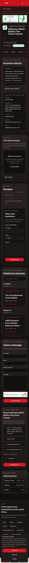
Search (11, 522)
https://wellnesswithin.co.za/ (13, 122)
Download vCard (14, 464)
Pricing (5, 526)
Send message (15, 400)
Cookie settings (14, 166)
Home (4, 522)
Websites (12, 526)
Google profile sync (8, 530)
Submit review (15, 259)
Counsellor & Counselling (17, 26)
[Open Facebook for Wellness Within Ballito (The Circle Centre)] (4, 38)
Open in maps (8, 177)
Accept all (14, 550)
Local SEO (5, 534)
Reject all (14, 554)
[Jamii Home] (6, 3)
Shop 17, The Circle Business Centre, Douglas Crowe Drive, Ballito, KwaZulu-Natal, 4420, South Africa (13, 108)
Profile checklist (16, 534)
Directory (19, 522)
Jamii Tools (20, 530)
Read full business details (12, 88)
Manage (14, 559)
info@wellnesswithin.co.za (12, 127)
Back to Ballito (6, 8)
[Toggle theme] (26, 3)
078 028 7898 (9, 99)
